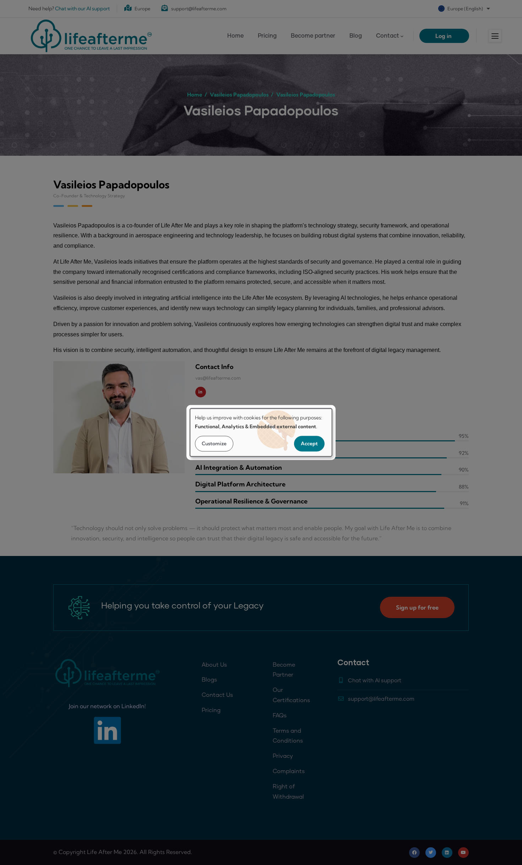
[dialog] (261, 433)
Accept (309, 443)
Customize (214, 443)
